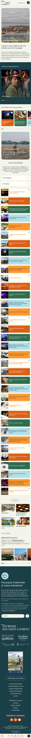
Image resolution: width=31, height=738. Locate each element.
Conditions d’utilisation (15, 731)
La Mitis (15, 696)
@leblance (20, 555)
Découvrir (7, 157)
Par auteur (6, 184)
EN (2, 736)
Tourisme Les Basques (15, 691)
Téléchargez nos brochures (16, 678)
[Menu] (28, 2)
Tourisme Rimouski (15, 693)
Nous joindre (15, 710)
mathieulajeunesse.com (21, 728)
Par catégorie (7, 178)
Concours (15, 703)
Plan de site (15, 732)
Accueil (3, 533)
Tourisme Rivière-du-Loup (15, 686)
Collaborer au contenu (15, 700)
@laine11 (7, 555)
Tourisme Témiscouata (15, 689)
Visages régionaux (23, 727)
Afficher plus (15, 500)
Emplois (15, 708)
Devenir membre (15, 705)
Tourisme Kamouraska (15, 684)
